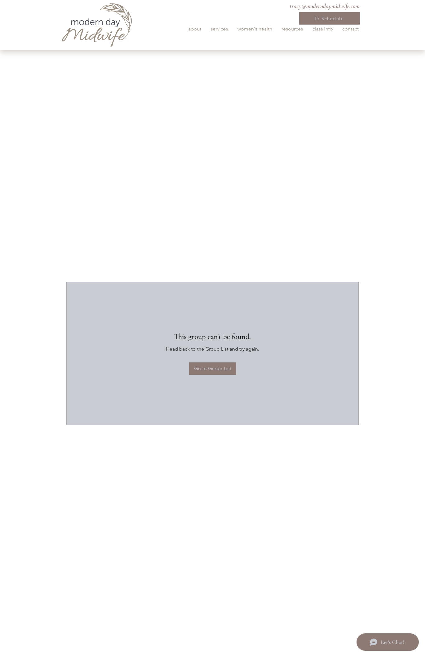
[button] (195, 29)
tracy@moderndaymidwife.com (325, 6)
